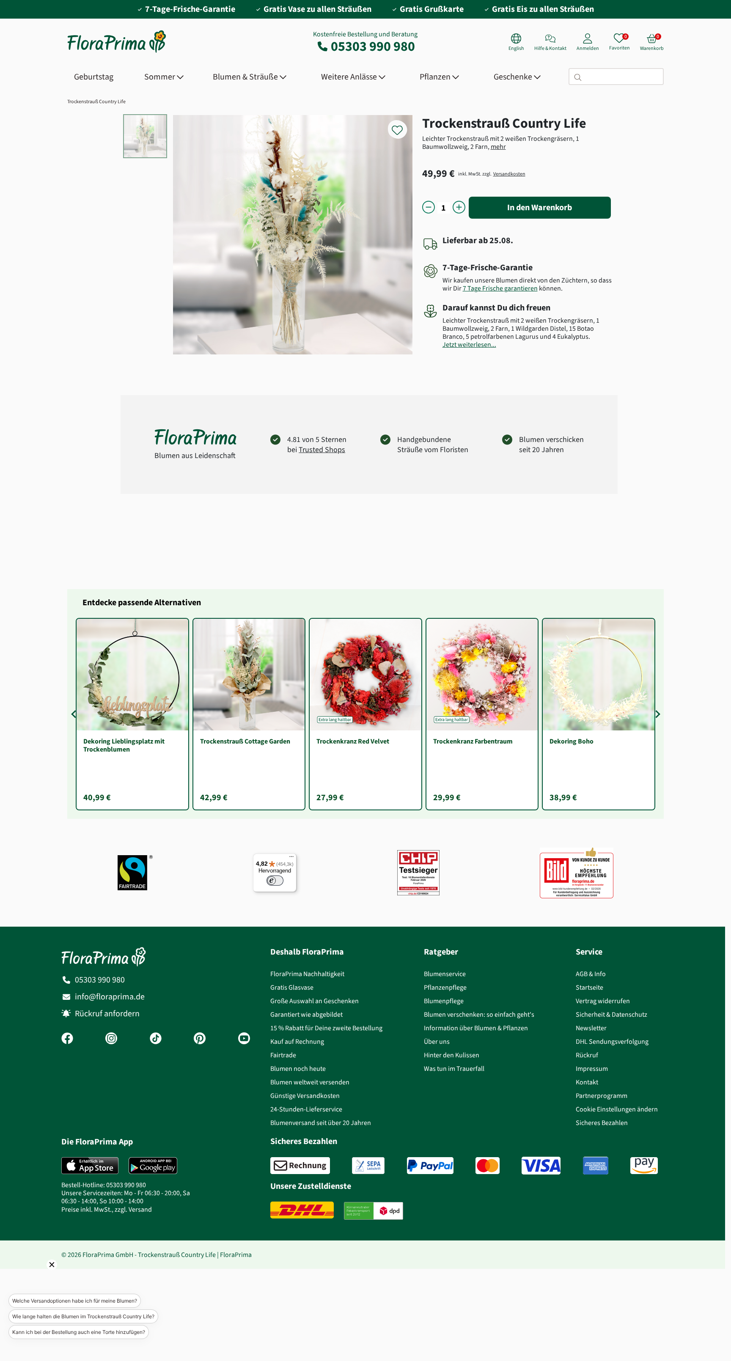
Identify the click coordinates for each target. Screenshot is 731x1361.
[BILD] (576, 872)
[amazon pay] (644, 1165)
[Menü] (291, 858)
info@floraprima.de (110, 996)
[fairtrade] (135, 872)
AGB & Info (591, 973)
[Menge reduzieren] (428, 207)
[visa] (541, 1165)
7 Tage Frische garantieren (500, 288)
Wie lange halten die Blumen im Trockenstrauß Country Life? (83, 1316)
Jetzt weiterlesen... (469, 344)
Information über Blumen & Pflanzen (476, 1027)
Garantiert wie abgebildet (306, 1014)
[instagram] (111, 1039)
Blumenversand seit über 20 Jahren (320, 1122)
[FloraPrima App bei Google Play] (153, 1165)
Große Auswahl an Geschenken (314, 1000)
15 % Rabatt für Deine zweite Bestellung (326, 1027)
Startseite (589, 987)
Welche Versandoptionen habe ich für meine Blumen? (74, 1301)
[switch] (275, 880)
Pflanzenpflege (445, 987)
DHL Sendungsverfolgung (612, 1041)
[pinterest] (200, 1039)
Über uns (437, 1041)
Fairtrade (283, 1055)
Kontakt (587, 1082)
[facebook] (67, 1039)
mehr (498, 146)
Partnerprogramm (601, 1095)
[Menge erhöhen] (459, 207)
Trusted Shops (322, 450)
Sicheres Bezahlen (602, 1122)
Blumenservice (445, 973)
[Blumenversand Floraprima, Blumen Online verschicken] (116, 51)
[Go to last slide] (75, 713)
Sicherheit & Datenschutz (611, 1014)
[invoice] (300, 1165)
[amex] (595, 1165)
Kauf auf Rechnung (297, 1041)
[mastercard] (487, 1165)
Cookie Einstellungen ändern (617, 1109)
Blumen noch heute (298, 1068)
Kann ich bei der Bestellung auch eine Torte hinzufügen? (78, 1332)
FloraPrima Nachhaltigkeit (307, 973)
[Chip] (418, 872)
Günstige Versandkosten (305, 1095)
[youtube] (244, 1039)
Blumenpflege (444, 1000)
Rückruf (587, 1055)
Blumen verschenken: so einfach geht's (479, 1014)
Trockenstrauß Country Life (96, 101)
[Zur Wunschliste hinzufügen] (402, 125)
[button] (40, 1276)
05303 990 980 (373, 46)
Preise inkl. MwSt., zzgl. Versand (106, 1209)
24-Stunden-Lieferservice (306, 1109)
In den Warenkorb (539, 207)
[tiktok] (156, 1039)
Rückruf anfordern (107, 1013)
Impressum (592, 1068)
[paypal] (430, 1165)
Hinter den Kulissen (451, 1055)
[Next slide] (656, 713)
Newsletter (591, 1027)
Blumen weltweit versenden (309, 1082)
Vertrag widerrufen (603, 1000)
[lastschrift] (368, 1165)
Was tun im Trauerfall (454, 1068)
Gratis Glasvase (291, 987)
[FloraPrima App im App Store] (89, 1165)
